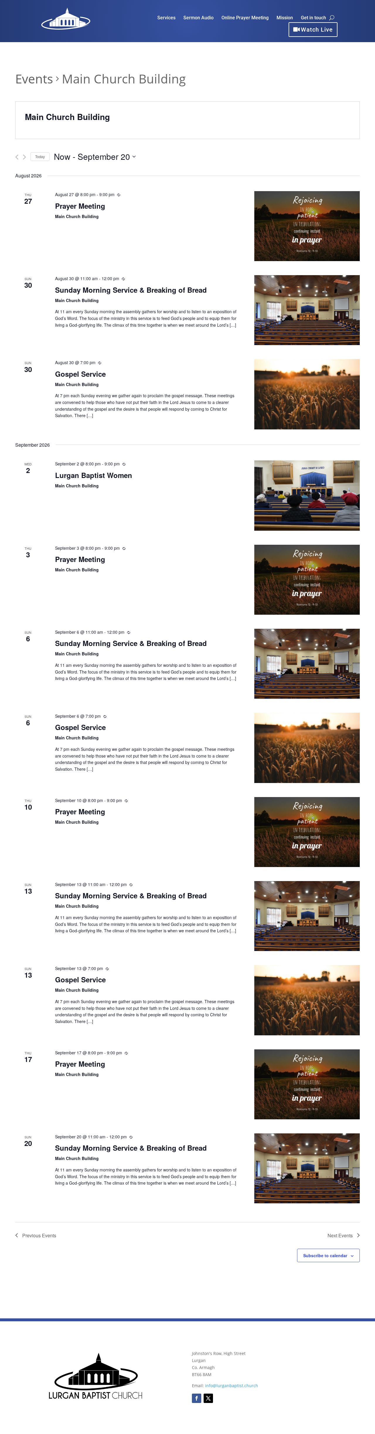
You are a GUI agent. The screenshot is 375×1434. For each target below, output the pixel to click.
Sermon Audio (198, 18)
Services (166, 18)
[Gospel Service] (307, 394)
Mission (285, 18)
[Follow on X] (208, 1398)
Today (40, 156)
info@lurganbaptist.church (231, 1385)
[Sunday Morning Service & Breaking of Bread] (307, 310)
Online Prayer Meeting (245, 18)
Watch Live (317, 29)
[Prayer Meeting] (307, 226)
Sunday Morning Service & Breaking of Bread (131, 290)
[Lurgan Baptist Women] (307, 495)
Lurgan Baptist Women (93, 475)
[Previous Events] (16, 157)
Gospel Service (80, 374)
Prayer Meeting (80, 206)
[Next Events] (24, 157)
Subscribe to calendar (325, 1255)
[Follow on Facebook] (196, 1398)
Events (34, 78)
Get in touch (313, 18)
